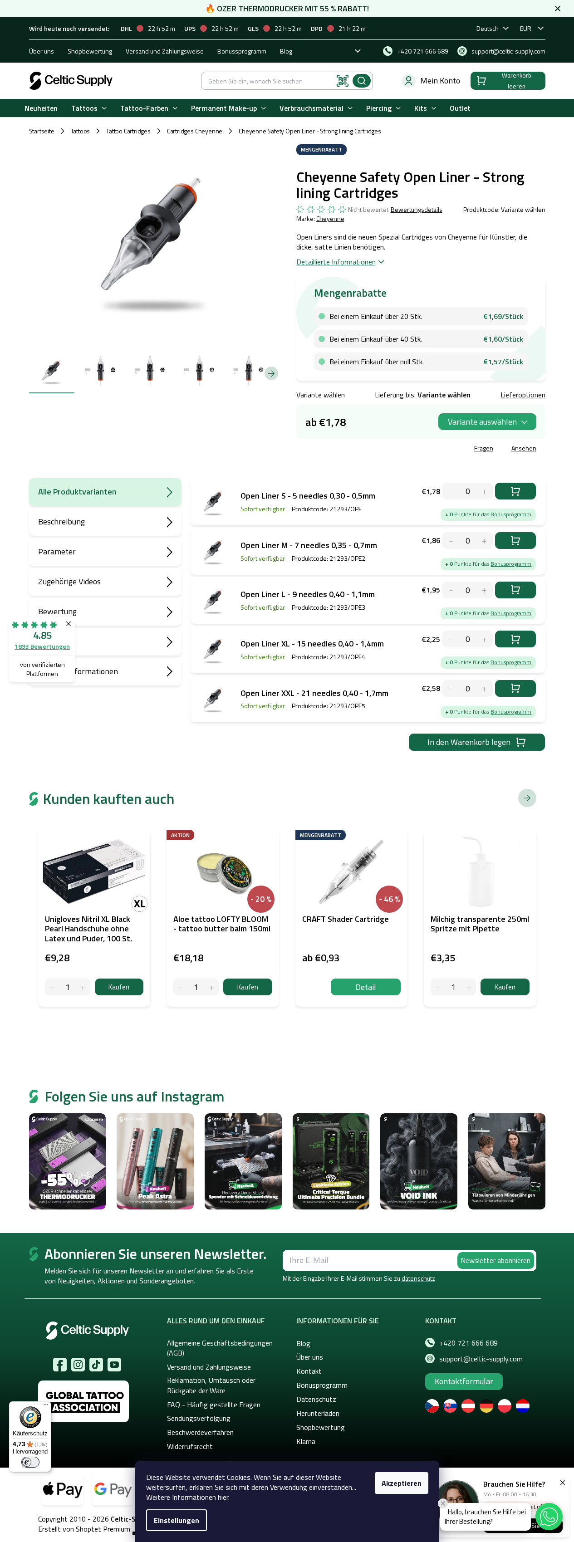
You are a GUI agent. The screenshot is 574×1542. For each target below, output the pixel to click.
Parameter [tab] (57, 551)
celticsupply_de (78, 1364)
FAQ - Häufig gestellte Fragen (213, 1405)
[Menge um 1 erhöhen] (83, 987)
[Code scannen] (342, 80)
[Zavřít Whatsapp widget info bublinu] (443, 1503)
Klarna (305, 1441)
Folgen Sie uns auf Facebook (60, 1364)
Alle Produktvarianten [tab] (77, 491)
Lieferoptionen (522, 395)
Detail (365, 987)
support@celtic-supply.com (481, 1359)
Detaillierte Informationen (336, 261)
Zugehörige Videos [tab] (69, 581)
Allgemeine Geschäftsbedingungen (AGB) (220, 1348)
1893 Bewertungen (42, 646)
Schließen (365, 449)
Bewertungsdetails (416, 209)
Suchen (362, 81)
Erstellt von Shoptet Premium (84, 1529)
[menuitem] (41, 108)
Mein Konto (440, 80)
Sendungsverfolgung (199, 1418)
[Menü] (45, 1406)
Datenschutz (316, 1399)
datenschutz (418, 1278)
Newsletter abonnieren (495, 1260)
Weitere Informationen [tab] (78, 671)
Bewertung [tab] (57, 611)
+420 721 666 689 (468, 1343)
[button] (549, 1516)
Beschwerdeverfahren (200, 1432)
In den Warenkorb (515, 491)
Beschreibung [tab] (61, 521)
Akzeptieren (402, 1483)
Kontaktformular (464, 1381)
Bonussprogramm (241, 51)
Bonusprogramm (511, 514)
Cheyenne (330, 218)
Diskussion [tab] (56, 641)
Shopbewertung (90, 51)
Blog (286, 51)
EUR (525, 28)
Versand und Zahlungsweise (165, 51)
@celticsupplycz (96, 1364)
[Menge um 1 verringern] (52, 987)
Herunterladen (317, 1413)
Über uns (41, 51)
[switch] (30, 1462)
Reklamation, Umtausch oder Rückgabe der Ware (211, 1385)
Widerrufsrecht (190, 1446)
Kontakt (309, 1371)
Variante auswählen (482, 422)
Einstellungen (176, 1520)
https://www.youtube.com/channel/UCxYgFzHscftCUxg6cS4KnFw (114, 1364)
